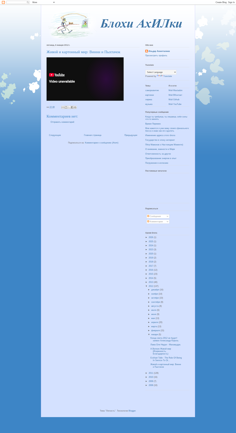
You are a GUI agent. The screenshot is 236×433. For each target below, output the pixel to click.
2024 (151, 245)
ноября (155, 294)
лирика (148, 99)
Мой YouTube (175, 104)
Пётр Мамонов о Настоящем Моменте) (164, 144)
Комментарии (156, 221)
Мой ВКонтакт (175, 95)
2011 (151, 373)
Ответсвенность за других (158, 154)
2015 (151, 274)
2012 (151, 286)
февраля (156, 330)
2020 (151, 253)
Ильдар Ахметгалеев (159, 51)
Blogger (132, 411)
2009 (151, 381)
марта (154, 326)
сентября (156, 302)
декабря (155, 289)
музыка (148, 104)
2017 (151, 266)
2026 (151, 237)
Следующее (55, 135)
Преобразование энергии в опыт (160, 158)
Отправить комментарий (62, 122)
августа (155, 306)
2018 (151, 262)
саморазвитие (152, 90)
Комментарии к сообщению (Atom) (101, 142)
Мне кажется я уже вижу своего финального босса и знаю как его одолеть (167, 129)
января (155, 334)
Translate (167, 76)
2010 (151, 377)
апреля (155, 322)
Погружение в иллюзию (156, 163)
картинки (149, 95)
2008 (151, 385)
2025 (151, 241)
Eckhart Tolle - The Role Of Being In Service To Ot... (166, 359)
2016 (151, 270)
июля (154, 310)
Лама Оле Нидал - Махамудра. (165, 344)
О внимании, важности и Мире (160, 149)
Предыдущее (130, 135)
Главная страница (92, 135)
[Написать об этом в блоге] (66, 107)
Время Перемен (153, 124)
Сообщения (155, 216)
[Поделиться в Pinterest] (75, 107)
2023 (151, 249)
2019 (151, 257)
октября (155, 298)
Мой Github (174, 99)
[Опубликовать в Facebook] (72, 107)
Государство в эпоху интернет (160, 140)
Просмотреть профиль (156, 55)
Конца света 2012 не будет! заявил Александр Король (164, 339)
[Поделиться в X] (69, 107)
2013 (151, 282)
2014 (151, 278)
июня (154, 314)
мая (153, 318)
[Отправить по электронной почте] (63, 107)
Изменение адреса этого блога (160, 135)
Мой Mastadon (175, 90)
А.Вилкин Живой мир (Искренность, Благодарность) (160, 351)
